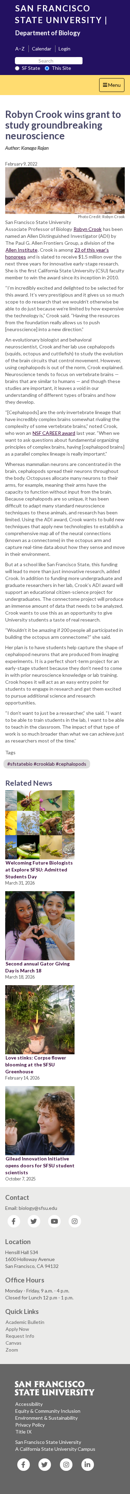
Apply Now (17, 1329)
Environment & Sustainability (46, 1418)
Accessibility (29, 1404)
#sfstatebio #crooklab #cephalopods (46, 764)
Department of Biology (47, 33)
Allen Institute (21, 250)
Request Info (20, 1336)
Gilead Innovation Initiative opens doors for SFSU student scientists (40, 1165)
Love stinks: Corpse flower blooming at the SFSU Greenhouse (35, 1064)
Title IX (23, 1432)
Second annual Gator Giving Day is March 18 (37, 967)
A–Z (20, 49)
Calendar (41, 49)
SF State (31, 68)
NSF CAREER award (54, 433)
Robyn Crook (87, 229)
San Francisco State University (48, 1442)
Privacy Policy (30, 1425)
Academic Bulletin (25, 1322)
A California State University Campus (55, 1449)
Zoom (12, 1350)
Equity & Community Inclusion (47, 1411)
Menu (113, 87)
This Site (61, 68)
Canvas (13, 1343)
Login (64, 49)
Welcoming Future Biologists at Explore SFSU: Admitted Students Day (39, 869)
